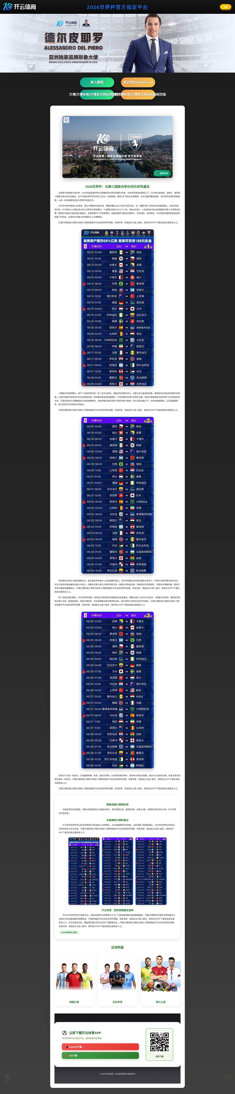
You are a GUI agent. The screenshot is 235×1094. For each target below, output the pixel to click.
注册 (226, 7)
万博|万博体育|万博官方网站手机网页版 (97, 94)
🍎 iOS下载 (71, 1055)
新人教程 (97, 82)
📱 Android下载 (74, 1047)
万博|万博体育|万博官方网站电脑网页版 (138, 94)
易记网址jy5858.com (138, 82)
